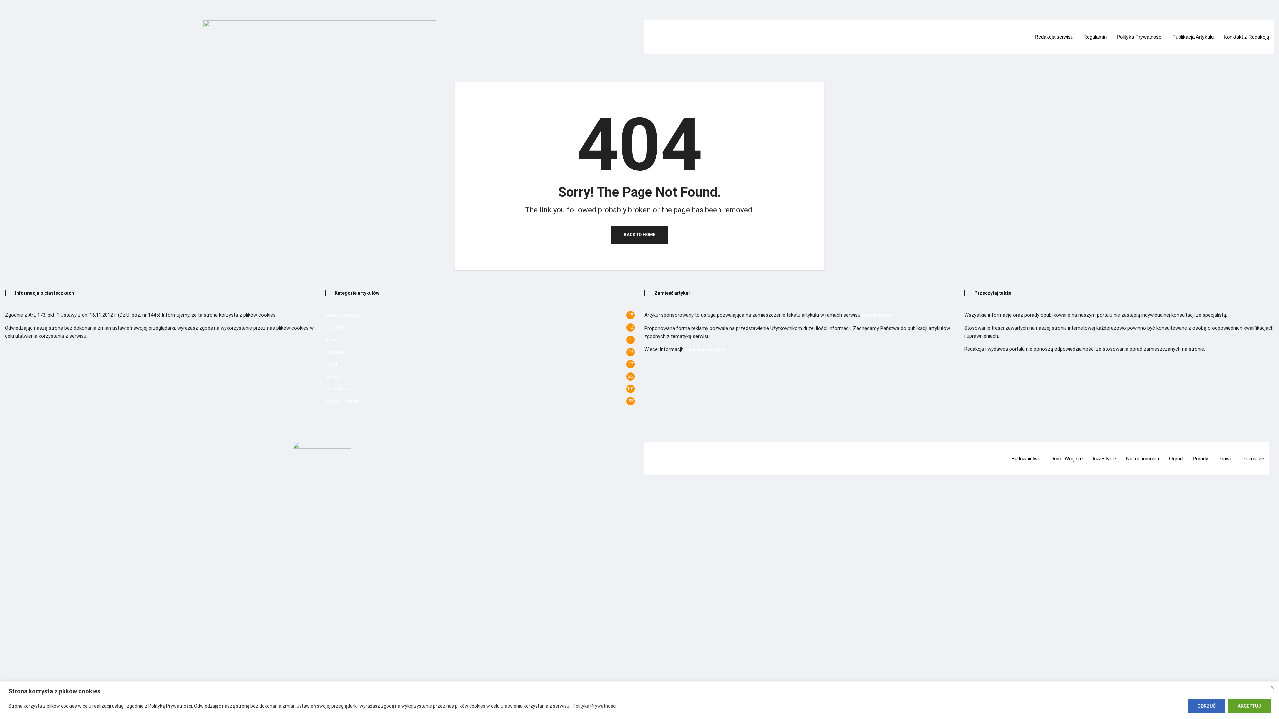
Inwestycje (335, 376)
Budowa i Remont (342, 401)
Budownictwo (1025, 458)
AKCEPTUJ (1249, 706)
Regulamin (1095, 37)
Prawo (331, 339)
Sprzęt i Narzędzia (342, 315)
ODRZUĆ (1206, 706)
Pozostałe (334, 352)
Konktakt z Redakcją (1246, 37)
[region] (639, 700)
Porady (1200, 458)
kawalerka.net (877, 315)
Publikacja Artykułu (1193, 37)
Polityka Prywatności (594, 706)
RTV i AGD (334, 327)
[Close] (1272, 687)
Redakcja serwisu (1054, 37)
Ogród (331, 364)
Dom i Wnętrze (339, 388)
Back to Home (639, 234)
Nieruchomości (1142, 458)
